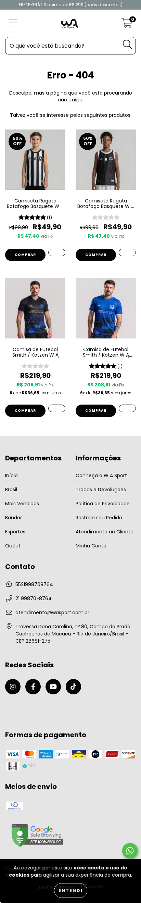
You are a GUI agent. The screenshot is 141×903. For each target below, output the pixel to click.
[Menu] (13, 23)
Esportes (15, 531)
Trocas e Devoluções (101, 489)
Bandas (14, 517)
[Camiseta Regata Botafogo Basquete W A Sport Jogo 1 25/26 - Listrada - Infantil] (56, 252)
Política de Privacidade (103, 503)
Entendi (71, 890)
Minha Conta (91, 545)
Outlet (13, 545)
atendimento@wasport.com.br (52, 612)
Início (11, 475)
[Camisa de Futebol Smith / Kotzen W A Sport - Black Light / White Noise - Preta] (56, 408)
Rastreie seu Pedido (99, 517)
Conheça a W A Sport (101, 475)
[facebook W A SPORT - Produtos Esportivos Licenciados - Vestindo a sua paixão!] (33, 686)
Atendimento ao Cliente (104, 531)
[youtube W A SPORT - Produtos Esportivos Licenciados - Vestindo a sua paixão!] (53, 686)
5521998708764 (34, 584)
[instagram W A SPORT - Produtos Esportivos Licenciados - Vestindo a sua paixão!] (13, 686)
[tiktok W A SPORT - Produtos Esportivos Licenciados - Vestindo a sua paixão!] (73, 686)
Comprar (25, 254)
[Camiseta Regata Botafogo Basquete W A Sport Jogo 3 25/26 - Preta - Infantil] (127, 252)
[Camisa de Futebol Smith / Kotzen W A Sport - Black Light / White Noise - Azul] (127, 408)
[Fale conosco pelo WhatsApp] (130, 850)
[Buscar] (127, 44)
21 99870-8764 (33, 598)
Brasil (11, 489)
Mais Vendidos (22, 503)
